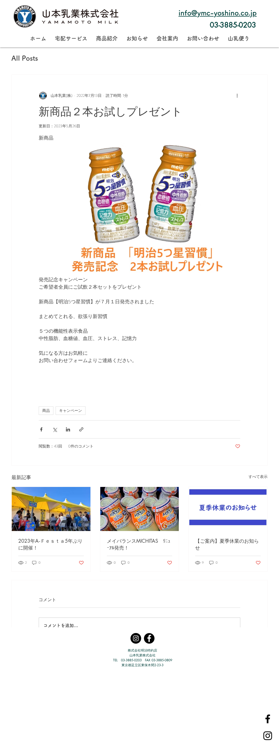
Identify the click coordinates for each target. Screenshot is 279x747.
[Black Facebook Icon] (268, 719)
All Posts (24, 58)
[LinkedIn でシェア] (68, 429)
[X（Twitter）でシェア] (54, 429)
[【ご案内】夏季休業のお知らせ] (228, 509)
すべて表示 (258, 476)
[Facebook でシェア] (41, 429)
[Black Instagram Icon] (268, 736)
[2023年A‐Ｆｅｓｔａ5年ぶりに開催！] (51, 509)
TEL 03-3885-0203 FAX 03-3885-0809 (142, 660)
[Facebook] (149, 638)
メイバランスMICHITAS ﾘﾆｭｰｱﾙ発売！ (138, 544)
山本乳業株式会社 (142, 655)
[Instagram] (136, 638)
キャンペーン (70, 410)
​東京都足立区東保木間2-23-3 (142, 665)
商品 (46, 410)
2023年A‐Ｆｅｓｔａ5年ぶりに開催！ (50, 544)
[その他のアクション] (237, 95)
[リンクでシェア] (81, 429)
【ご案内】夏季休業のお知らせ (227, 544)
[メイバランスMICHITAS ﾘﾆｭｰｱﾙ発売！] (139, 509)
